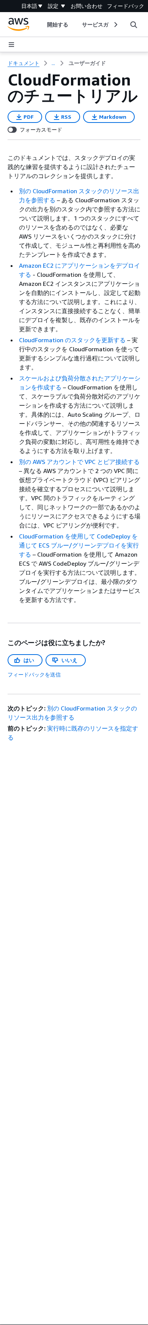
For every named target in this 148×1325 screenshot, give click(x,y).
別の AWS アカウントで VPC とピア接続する (79, 461)
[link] (87, 63)
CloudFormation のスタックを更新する (72, 340)
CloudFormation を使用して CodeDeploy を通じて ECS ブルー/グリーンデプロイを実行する (79, 545)
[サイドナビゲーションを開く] (11, 45)
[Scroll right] (115, 25)
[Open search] (133, 24)
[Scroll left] (41, 25)
